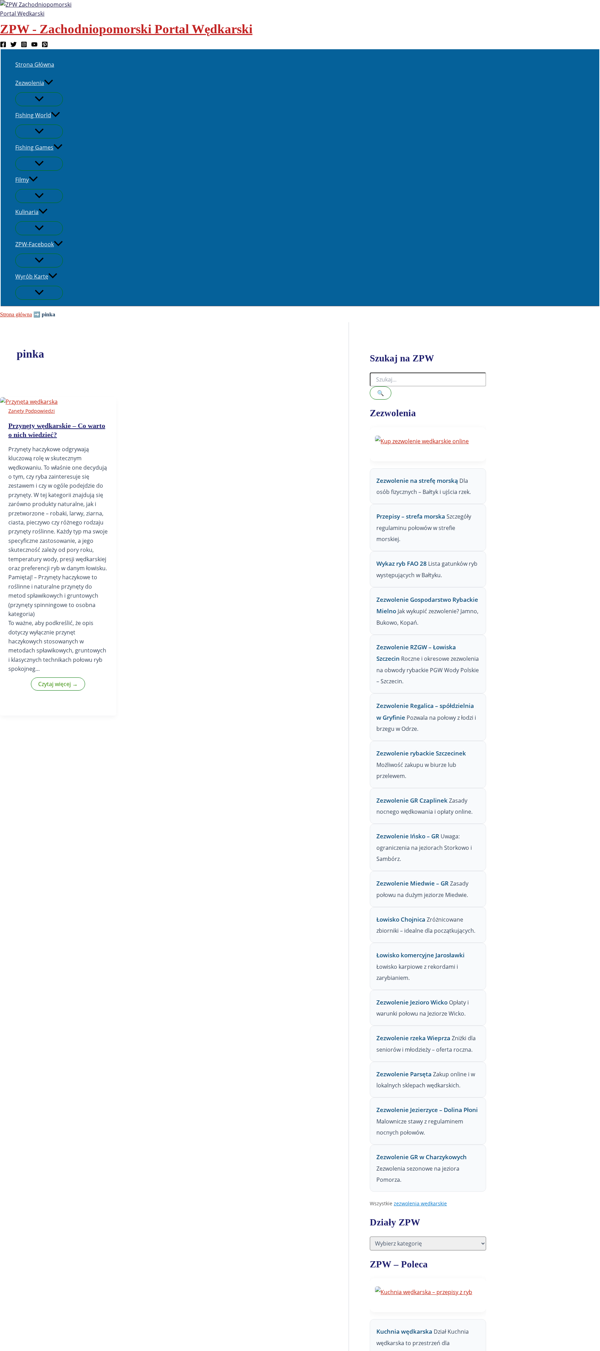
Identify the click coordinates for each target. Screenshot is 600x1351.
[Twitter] (13, 45)
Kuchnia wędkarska (405, 1331)
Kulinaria (27, 212)
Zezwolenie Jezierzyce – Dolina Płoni (427, 1110)
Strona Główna (34, 64)
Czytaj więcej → (58, 684)
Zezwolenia (29, 83)
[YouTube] (34, 45)
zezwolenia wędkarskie (420, 1203)
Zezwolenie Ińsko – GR (407, 836)
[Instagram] (24, 45)
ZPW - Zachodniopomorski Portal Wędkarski (126, 29)
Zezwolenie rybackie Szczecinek (421, 753)
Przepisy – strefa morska (410, 516)
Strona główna (16, 314)
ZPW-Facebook (34, 244)
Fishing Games (34, 147)
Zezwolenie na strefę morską (417, 481)
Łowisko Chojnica (400, 919)
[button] (48, 83)
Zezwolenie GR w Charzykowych (421, 1157)
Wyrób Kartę (31, 276)
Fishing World (33, 115)
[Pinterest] (45, 45)
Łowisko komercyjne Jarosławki (420, 955)
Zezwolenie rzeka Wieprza (413, 1038)
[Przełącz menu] (39, 99)
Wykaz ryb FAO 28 (401, 563)
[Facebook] (3, 45)
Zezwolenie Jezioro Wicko (412, 1002)
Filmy (22, 179)
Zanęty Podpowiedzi (31, 411)
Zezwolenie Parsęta (404, 1074)
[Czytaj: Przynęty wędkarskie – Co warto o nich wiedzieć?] (29, 401)
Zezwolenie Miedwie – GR (412, 883)
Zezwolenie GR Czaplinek (412, 800)
